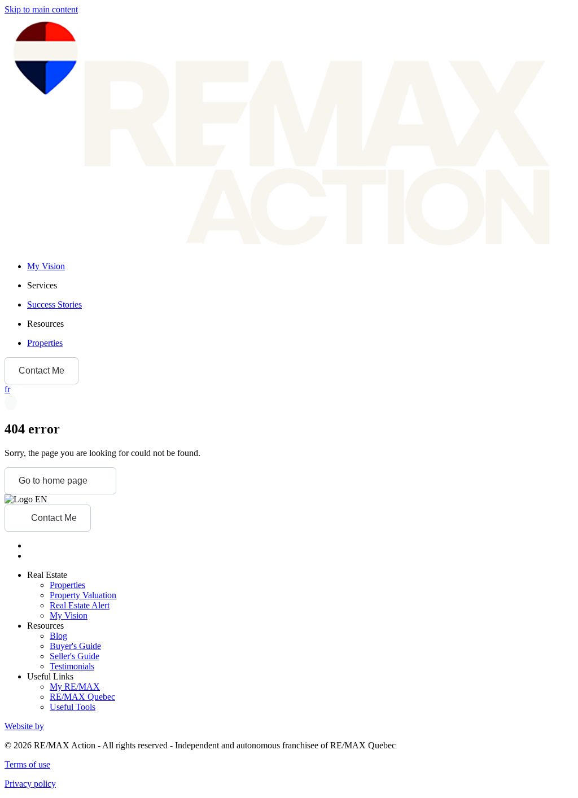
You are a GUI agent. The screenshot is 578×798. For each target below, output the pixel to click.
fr (7, 389)
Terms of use (27, 764)
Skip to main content (41, 9)
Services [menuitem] (42, 285)
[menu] (300, 285)
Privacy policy (30, 783)
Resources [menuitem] (45, 323)
